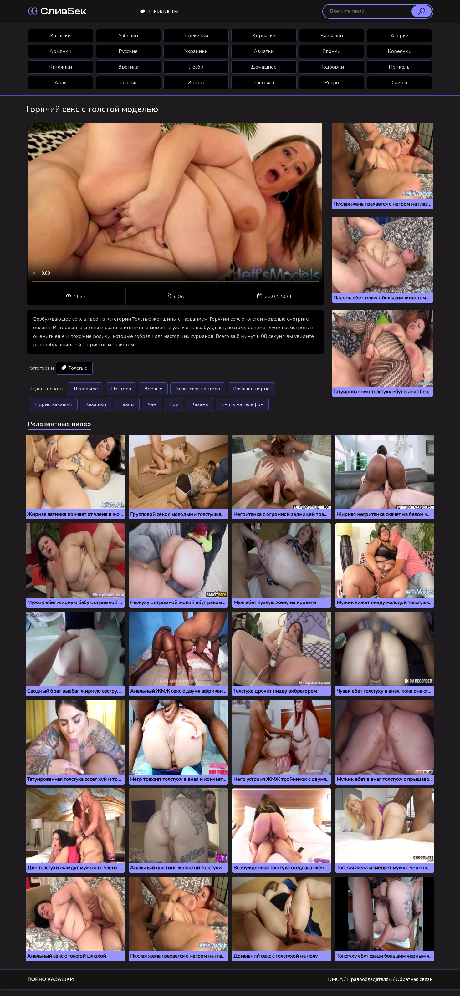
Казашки (60, 35)
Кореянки (399, 51)
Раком (126, 404)
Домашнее (264, 67)
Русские (128, 51)
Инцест (196, 82)
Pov (173, 404)
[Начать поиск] (421, 11)
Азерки (400, 35)
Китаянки (60, 67)
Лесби (196, 67)
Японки (331, 51)
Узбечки (128, 35)
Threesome (85, 388)
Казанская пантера (198, 388)
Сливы (399, 82)
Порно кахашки (53, 404)
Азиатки (264, 51)
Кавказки (331, 35)
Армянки (60, 51)
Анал (60, 82)
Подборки (331, 67)
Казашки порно (251, 388)
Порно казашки (51, 979)
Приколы (400, 67)
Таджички (196, 35)
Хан (151, 404)
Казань (199, 404)
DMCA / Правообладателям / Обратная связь (380, 979)
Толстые (128, 82)
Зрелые (153, 388)
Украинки (196, 51)
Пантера (121, 388)
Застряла (263, 82)
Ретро (332, 82)
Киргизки (264, 35)
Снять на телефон (242, 404)
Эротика (128, 67)
